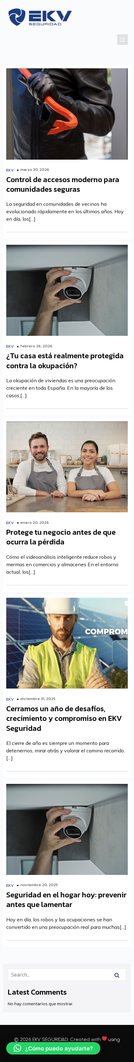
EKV (10, 170)
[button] (53, 1048)
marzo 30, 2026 (34, 169)
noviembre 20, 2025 (39, 885)
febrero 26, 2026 (36, 346)
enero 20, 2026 (34, 522)
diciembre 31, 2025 (37, 699)
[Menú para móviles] (122, 39)
